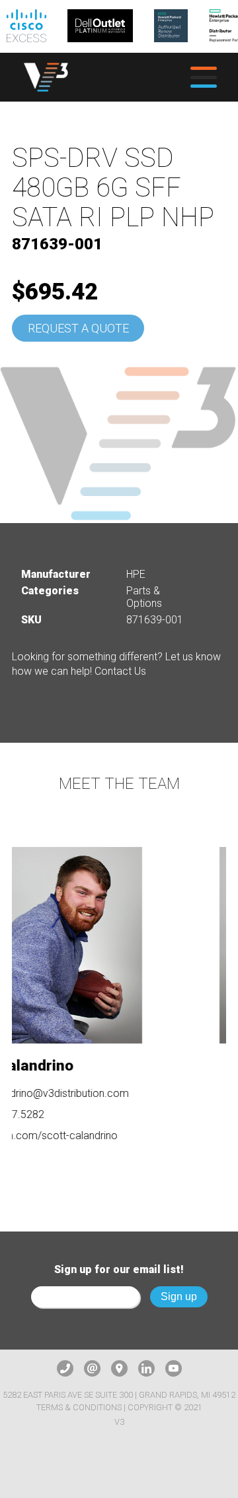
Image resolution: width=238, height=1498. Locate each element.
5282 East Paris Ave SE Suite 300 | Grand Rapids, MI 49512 (119, 1395)
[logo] (46, 77)
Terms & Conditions (79, 1407)
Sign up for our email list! (119, 1269)
